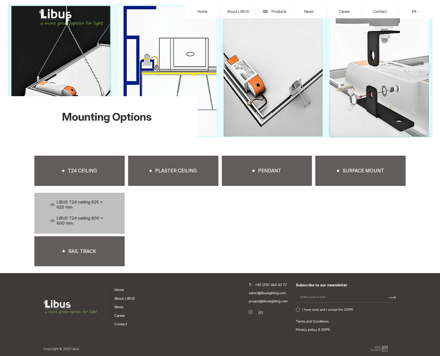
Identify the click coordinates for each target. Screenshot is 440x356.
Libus (75, 349)
